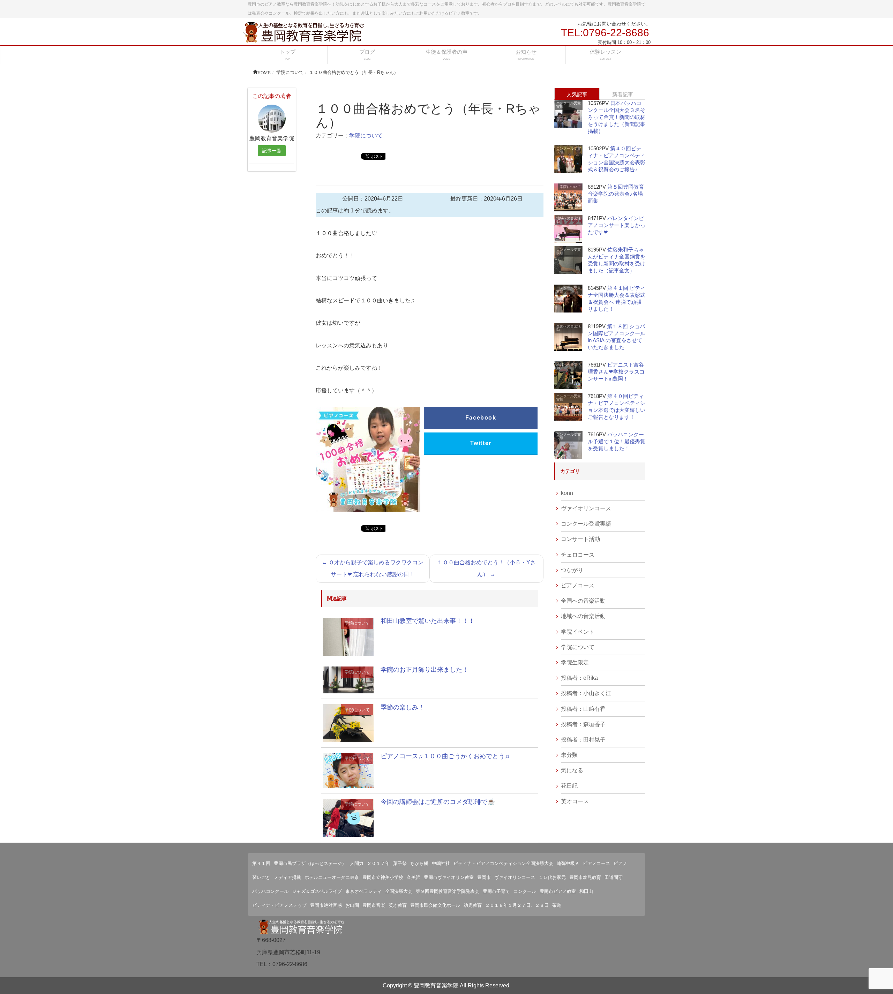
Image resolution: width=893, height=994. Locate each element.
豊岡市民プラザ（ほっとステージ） (310, 863)
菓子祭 (400, 863)
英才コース (575, 801)
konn (567, 493)
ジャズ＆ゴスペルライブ (317, 891)
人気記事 (576, 94)
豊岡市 (484, 877)
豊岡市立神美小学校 (382, 877)
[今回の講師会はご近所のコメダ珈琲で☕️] (348, 817)
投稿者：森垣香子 (583, 724)
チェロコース (577, 555)
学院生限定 (575, 662)
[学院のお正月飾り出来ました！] (348, 680)
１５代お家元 (552, 877)
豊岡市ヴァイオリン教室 (449, 877)
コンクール (524, 891)
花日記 (569, 786)
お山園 (352, 905)
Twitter (480, 443)
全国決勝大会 (398, 891)
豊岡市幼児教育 (585, 877)
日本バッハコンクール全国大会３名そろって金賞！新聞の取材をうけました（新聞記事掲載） (616, 117)
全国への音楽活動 (568, 328)
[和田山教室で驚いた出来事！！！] (348, 636)
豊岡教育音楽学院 (436, 985)
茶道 (556, 905)
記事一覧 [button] (272, 150)
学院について (366, 135)
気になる (572, 770)
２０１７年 (378, 863)
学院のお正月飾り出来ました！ (424, 669)
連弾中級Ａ (568, 863)
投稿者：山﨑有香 (583, 709)
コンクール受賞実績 (568, 104)
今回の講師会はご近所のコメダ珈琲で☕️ (438, 801)
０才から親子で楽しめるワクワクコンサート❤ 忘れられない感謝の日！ (372, 568)
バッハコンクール (270, 891)
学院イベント (577, 632)
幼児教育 (473, 905)
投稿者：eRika (579, 678)
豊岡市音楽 (373, 905)
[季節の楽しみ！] (348, 723)
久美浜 (413, 877)
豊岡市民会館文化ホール (435, 905)
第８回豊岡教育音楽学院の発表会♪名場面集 (616, 194)
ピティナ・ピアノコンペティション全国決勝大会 (503, 863)
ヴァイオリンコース (586, 508)
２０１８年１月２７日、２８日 (517, 905)
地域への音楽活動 (568, 220)
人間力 (356, 863)
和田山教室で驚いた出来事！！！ (428, 620)
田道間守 (614, 877)
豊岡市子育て (496, 891)
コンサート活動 (580, 539)
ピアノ (620, 863)
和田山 (586, 891)
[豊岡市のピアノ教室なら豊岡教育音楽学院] (303, 31)
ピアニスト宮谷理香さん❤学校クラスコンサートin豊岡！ (616, 372)
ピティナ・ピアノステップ (279, 905)
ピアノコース (577, 585)
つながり (572, 570)
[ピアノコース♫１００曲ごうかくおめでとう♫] (348, 770)
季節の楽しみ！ (403, 707)
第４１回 (261, 863)
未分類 (569, 755)
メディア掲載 (287, 877)
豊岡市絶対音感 (326, 905)
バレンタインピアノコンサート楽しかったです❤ (616, 225)
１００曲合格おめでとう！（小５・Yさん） (486, 568)
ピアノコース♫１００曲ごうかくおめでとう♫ (445, 756)
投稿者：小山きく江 (586, 693)
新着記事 (622, 94)
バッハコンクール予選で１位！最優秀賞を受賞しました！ (616, 441)
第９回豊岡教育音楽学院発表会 (447, 891)
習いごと (261, 877)
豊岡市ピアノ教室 (558, 891)
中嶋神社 (441, 863)
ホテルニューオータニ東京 (332, 877)
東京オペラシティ (363, 891)
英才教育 (398, 905)
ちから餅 (419, 863)
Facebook (480, 418)
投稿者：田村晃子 (583, 740)
